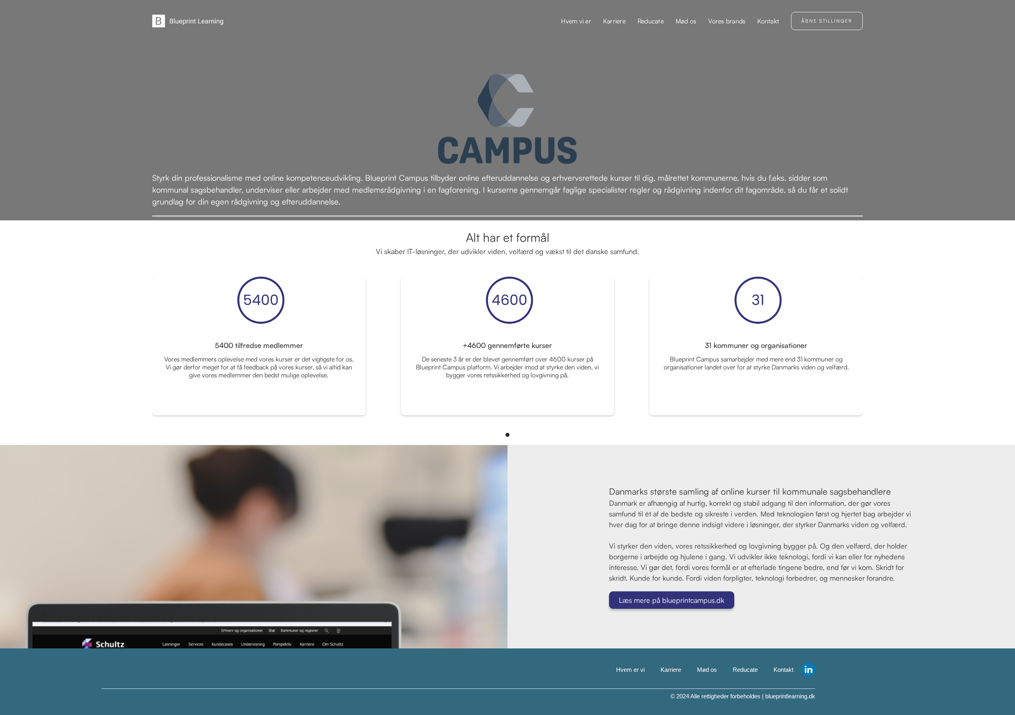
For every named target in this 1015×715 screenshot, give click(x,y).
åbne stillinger (826, 21)
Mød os (686, 21)
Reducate (651, 21)
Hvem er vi (630, 669)
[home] (188, 21)
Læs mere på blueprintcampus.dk (671, 600)
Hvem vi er (576, 21)
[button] (726, 21)
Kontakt (768, 21)
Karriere (614, 21)
